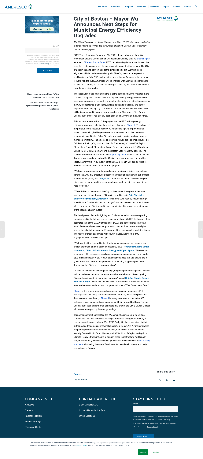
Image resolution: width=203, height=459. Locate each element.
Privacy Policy (44, 64)
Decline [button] (155, 452)
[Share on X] (160, 380)
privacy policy (82, 445)
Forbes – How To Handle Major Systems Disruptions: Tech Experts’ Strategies (42, 105)
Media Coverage (33, 421)
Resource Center (33, 427)
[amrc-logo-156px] (18, 6)
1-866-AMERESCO (88, 404)
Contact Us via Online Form (92, 410)
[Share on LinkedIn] (167, 380)
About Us (29, 404)
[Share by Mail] (174, 380)
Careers (29, 410)
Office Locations (87, 416)
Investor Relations (34, 416)
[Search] (196, 6)
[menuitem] (102, 6)
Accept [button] (143, 452)
